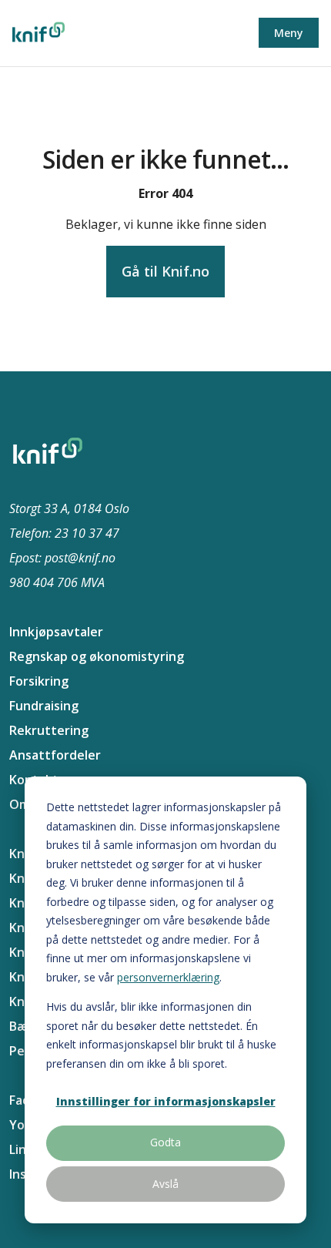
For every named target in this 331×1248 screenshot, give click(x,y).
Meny (288, 32)
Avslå (165, 1183)
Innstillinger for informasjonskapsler (166, 1101)
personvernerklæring (168, 977)
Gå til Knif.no (165, 271)
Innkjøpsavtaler (56, 631)
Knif (21, 853)
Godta (165, 1142)
